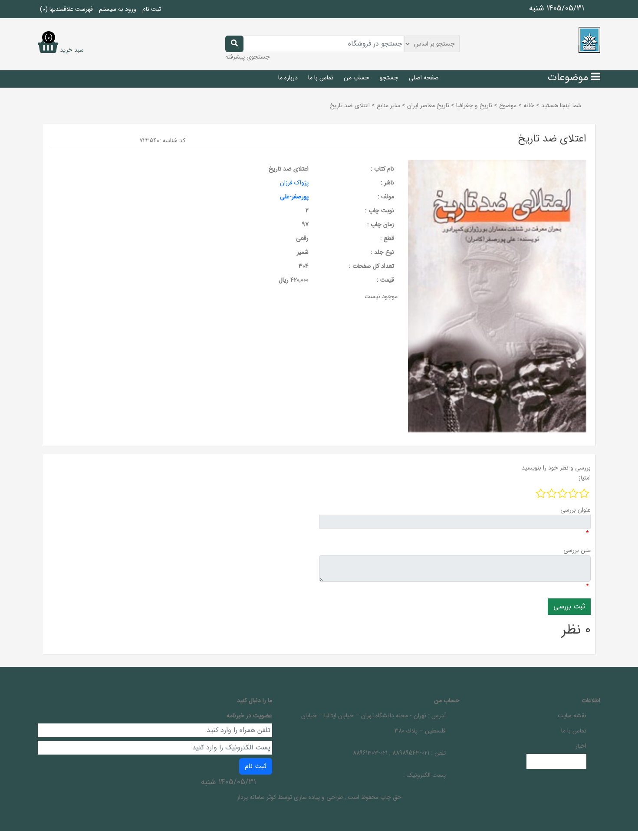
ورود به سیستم (117, 9)
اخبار (581, 746)
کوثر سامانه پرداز (256, 797)
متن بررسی (577, 550)
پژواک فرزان (294, 182)
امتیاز (585, 478)
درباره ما (288, 77)
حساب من (356, 77)
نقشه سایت (572, 715)
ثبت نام (151, 9)
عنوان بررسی (575, 510)
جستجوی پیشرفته (247, 57)
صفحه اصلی (424, 77)
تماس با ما (320, 77)
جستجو (389, 77)
